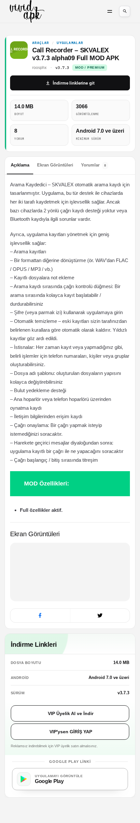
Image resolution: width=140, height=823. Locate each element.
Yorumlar (93, 165)
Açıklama (20, 165)
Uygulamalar (70, 43)
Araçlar (40, 43)
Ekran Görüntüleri (55, 165)
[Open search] (124, 11)
